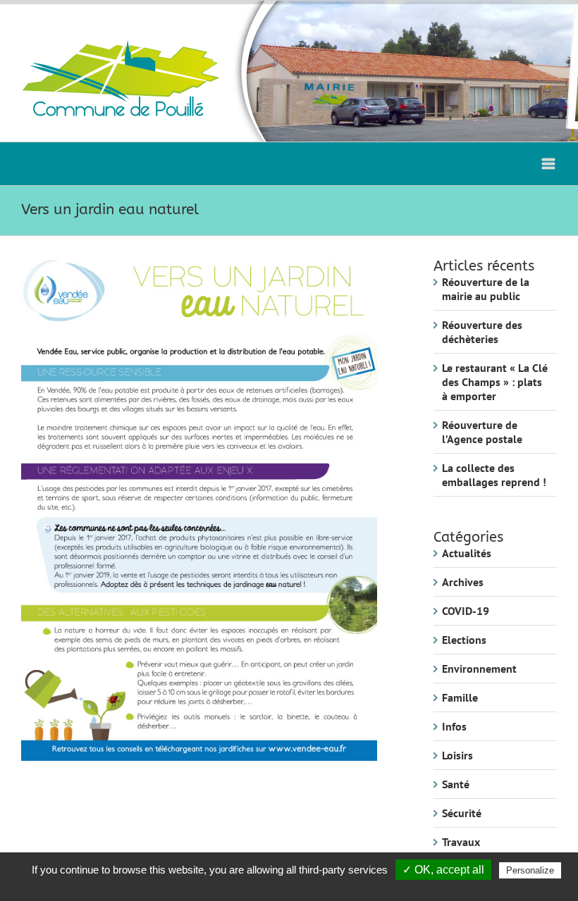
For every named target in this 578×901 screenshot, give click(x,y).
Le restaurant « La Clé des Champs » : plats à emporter (495, 382)
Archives (463, 582)
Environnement (479, 668)
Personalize (530, 870)
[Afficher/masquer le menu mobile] (549, 163)
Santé (455, 784)
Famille (460, 697)
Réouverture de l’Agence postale (482, 432)
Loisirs (457, 755)
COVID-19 (465, 611)
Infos (454, 726)
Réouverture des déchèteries (482, 332)
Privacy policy (296, 887)
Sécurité (461, 813)
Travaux (461, 842)
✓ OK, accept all (443, 870)
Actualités (466, 553)
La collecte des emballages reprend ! (494, 475)
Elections (464, 640)
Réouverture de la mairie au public (485, 289)
